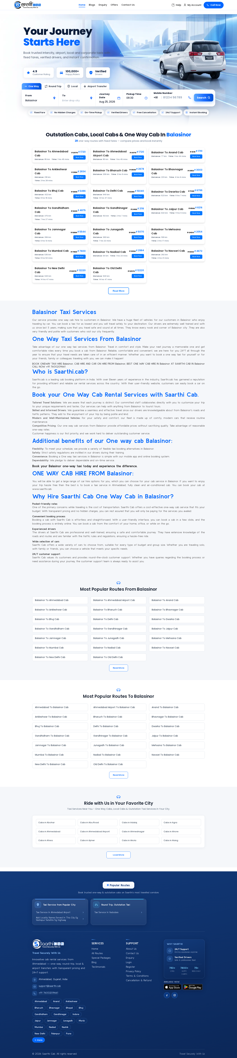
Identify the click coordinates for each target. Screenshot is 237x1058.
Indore (76, 1014)
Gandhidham (41, 1014)
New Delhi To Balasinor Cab (50, 764)
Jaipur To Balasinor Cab (165, 735)
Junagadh (68, 1020)
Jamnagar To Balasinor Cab (50, 745)
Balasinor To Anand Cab (165, 600)
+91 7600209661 (48, 992)
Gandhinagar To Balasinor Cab (110, 735)
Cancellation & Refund (139, 980)
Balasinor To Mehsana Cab (167, 638)
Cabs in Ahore (171, 831)
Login (129, 962)
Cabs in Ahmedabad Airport (95, 831)
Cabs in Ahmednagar (133, 831)
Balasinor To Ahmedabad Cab (52, 600)
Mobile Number (163, 93)
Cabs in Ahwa (45, 840)
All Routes (97, 953)
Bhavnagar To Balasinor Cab (167, 716)
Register (130, 966)
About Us (131, 948)
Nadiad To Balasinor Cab (107, 754)
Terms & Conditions (137, 975)
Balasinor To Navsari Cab (165, 647)
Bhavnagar (54, 1007)
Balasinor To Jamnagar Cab (50, 638)
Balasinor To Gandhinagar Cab (110, 628)
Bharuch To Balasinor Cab (107, 716)
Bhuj (81, 1007)
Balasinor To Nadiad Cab (107, 647)
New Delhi (40, 1033)
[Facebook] (167, 995)
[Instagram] (175, 995)
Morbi (82, 1020)
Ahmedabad (41, 1001)
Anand (56, 1001)
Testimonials (98, 966)
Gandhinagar (60, 1014)
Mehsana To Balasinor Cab (167, 745)
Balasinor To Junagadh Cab (108, 638)
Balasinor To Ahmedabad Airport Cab (114, 600)
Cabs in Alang (171, 840)
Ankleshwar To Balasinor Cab (51, 716)
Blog (94, 962)
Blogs (92, 4)
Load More (118, 854)
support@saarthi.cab (50, 986)
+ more (38, 1040)
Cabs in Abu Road (89, 822)
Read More (118, 291)
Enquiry (103, 4)
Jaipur (38, 1020)
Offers (114, 4)
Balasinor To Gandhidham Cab (52, 628)
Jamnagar (52, 1020)
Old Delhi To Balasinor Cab (108, 764)
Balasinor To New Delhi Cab (50, 657)
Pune (68, 1033)
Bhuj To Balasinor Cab (47, 726)
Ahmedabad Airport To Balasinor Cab (114, 707)
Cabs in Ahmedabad (49, 831)
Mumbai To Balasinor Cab (49, 754)
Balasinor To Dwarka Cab (165, 619)
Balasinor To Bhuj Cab (47, 619)
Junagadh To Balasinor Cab (108, 745)
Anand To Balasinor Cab (165, 707)
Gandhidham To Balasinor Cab (52, 735)
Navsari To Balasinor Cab (165, 754)
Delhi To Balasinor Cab (105, 726)
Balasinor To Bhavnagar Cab (167, 609)
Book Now (79, 157)
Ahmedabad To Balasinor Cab (52, 707)
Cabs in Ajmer (87, 840)
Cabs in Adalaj (129, 822)
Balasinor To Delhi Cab (105, 619)
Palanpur (55, 1033)
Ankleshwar (72, 1001)
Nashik (65, 1027)
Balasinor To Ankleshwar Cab (51, 609)
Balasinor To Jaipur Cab (165, 628)
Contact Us (128, 4)
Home (82, 4)
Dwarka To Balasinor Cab (165, 726)
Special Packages (101, 957)
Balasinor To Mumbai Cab (49, 647)
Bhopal (69, 1007)
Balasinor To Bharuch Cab (107, 609)
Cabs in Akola (129, 840)
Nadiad (52, 1027)
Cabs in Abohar (46, 822)
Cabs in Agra (170, 822)
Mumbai (39, 1027)
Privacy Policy (133, 971)
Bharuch (39, 1007)
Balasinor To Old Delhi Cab (108, 657)
